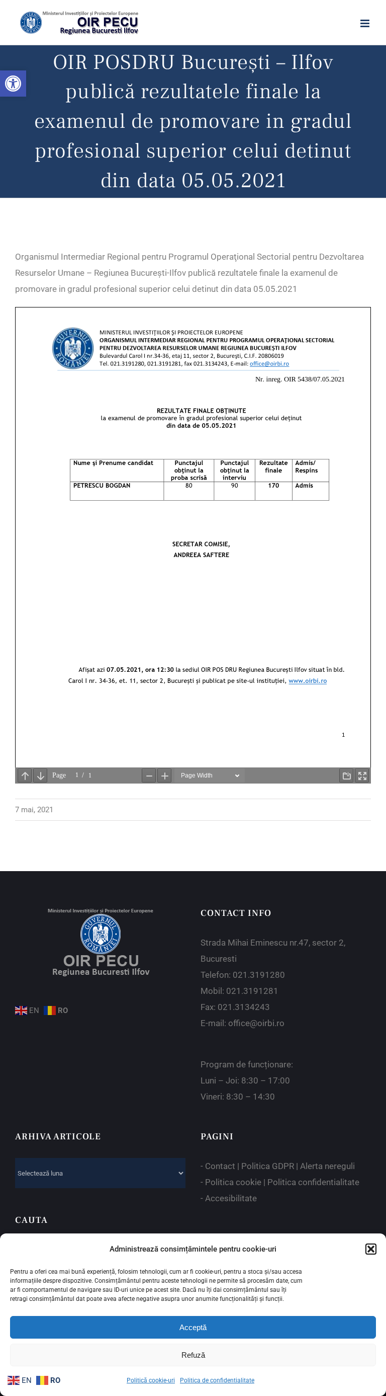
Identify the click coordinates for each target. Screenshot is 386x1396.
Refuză (193, 1355)
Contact (220, 1166)
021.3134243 (244, 1007)
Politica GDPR (267, 1166)
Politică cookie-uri (151, 1380)
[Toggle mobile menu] (365, 23)
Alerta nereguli (327, 1166)
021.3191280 (259, 975)
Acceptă (193, 1327)
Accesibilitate (231, 1198)
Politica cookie (233, 1182)
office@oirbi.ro (256, 1023)
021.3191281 (252, 991)
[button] (13, 83)
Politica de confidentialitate (217, 1380)
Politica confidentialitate (313, 1182)
